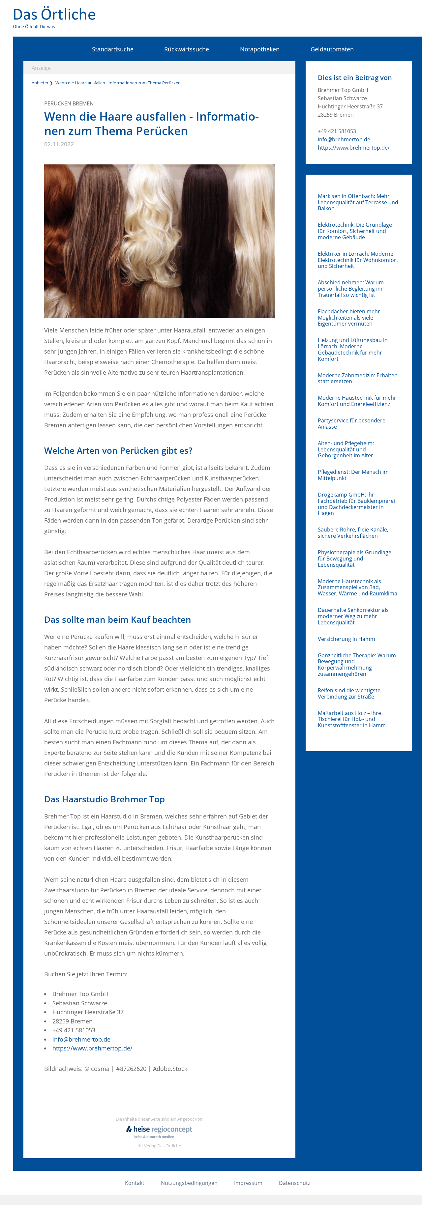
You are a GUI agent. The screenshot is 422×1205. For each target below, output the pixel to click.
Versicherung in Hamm (346, 639)
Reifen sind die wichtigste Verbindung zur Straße (349, 693)
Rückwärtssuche (186, 49)
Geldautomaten (332, 49)
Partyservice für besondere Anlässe (351, 423)
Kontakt (134, 1183)
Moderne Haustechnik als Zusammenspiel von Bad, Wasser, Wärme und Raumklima (357, 587)
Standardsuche (112, 49)
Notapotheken (260, 49)
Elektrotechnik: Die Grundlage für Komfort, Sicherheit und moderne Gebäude (355, 231)
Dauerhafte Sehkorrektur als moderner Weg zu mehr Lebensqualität (353, 616)
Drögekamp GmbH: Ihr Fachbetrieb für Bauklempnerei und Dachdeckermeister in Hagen (356, 504)
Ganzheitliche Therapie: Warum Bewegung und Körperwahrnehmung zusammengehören (357, 664)
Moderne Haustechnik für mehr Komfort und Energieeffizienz (357, 401)
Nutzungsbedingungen (189, 1183)
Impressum (248, 1183)
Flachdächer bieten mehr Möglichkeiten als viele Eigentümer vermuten (349, 317)
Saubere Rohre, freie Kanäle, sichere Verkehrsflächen (353, 533)
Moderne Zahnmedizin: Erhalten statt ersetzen (358, 378)
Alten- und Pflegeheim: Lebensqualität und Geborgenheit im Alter (346, 449)
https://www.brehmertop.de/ (92, 1048)
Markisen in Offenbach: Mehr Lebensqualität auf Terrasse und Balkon (358, 202)
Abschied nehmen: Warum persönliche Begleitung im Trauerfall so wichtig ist (351, 288)
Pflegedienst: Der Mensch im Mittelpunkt (353, 475)
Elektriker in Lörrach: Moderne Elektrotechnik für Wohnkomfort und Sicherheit (358, 260)
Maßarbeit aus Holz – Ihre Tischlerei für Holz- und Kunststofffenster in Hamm (352, 719)
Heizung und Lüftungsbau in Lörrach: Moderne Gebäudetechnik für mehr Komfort (353, 349)
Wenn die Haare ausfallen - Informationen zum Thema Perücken (118, 83)
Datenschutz (294, 1183)
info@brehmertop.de (81, 1039)
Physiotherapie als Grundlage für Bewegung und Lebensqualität (354, 558)
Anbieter (40, 83)
